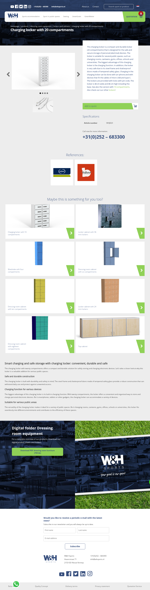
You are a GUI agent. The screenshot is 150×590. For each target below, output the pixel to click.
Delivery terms (71, 586)
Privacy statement (102, 586)
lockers (112, 90)
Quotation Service (134, 586)
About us (85, 6)
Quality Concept (41, 586)
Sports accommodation (31, 16)
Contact (96, 6)
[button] (40, 91)
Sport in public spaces (51, 16)
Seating (66, 16)
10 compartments (121, 87)
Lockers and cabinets (61, 26)
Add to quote (91, 106)
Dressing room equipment (40, 26)
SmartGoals (76, 16)
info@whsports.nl (58, 6)
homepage (15, 26)
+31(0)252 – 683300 (41, 6)
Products (24, 26)
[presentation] (8, 74)
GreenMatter (89, 16)
